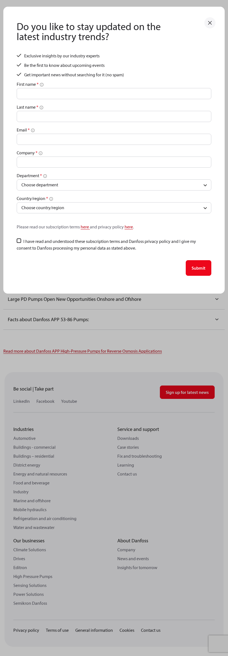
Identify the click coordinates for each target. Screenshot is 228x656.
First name (28, 84)
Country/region (32, 198)
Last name (27, 107)
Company (27, 152)
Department (29, 175)
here (85, 227)
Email (23, 130)
